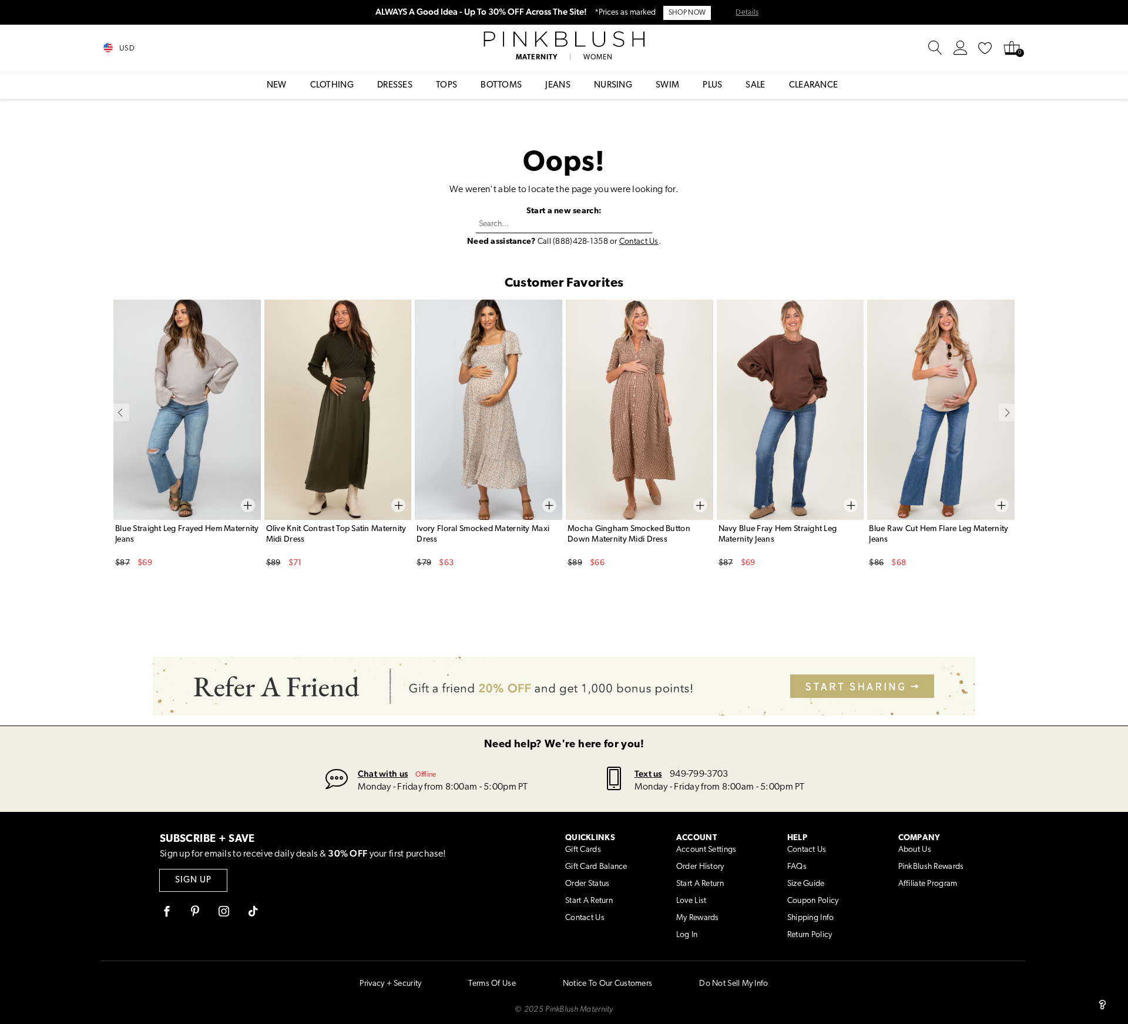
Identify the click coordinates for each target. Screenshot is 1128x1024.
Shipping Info (810, 918)
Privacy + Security (390, 983)
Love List (691, 901)
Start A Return (589, 901)
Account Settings (706, 849)
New (277, 85)
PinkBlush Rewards (931, 866)
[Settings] (960, 48)
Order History (700, 866)
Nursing (613, 85)
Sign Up (193, 880)
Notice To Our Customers (607, 983)
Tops (446, 85)
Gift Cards (583, 849)
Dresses (394, 85)
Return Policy (809, 935)
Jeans (557, 85)
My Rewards (697, 918)
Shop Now (687, 12)
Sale (755, 85)
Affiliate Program (928, 883)
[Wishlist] (985, 48)
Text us (648, 773)
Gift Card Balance (596, 866)
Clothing (332, 85)
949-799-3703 (699, 774)
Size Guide (806, 883)
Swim (667, 85)
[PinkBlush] (563, 39)
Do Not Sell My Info (733, 983)
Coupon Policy (813, 901)
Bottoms (501, 85)
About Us (914, 849)
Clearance (813, 85)
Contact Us (639, 241)
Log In (687, 935)
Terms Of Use (491, 983)
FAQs (797, 866)
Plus (712, 85)
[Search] (935, 48)
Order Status (587, 883)
